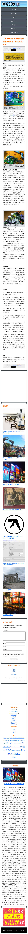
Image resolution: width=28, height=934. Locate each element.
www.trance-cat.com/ (20, 680)
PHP (23, 738)
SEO (4, 740)
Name (4, 643)
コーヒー (19, 743)
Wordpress (16, 740)
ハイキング (18, 746)
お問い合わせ (14, 32)
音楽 (19, 754)
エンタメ (13, 709)
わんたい (15, 48)
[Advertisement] (14, 387)
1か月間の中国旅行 (8, 615)
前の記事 (12, 115)
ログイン (14, 757)
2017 (14, 729)
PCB (21, 738)
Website (5, 649)
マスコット (14, 28)
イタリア (21, 740)
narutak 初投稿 (7, 590)
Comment (5, 630)
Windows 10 (10, 740)
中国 (21, 746)
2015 (14, 732)
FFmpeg (8, 738)
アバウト (14, 25)
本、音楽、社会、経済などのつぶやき (13, 509)
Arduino (5, 738)
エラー (15, 743)
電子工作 (19, 48)
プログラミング (12, 713)
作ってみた (14, 13)
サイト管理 (13, 715)
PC (19, 738)
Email (4, 646)
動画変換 (13, 750)
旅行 (14, 17)
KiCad (14, 738)
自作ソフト (14, 21)
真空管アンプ (18, 750)
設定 (16, 754)
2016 (14, 730)
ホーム (14, 9)
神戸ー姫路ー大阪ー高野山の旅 (11, 484)
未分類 (13, 720)
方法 (13, 716)
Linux (17, 738)
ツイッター (13, 746)
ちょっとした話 (13, 711)
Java (11, 738)
